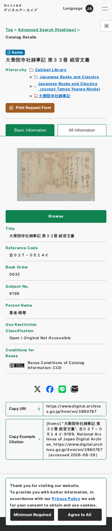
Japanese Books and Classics (69, 76)
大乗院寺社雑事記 (54, 95)
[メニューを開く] (105, 8)
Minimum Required (32, 514)
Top (9, 29)
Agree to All (79, 514)
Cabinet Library (51, 69)
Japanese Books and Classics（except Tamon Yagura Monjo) (69, 86)
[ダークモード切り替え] (106, 26)
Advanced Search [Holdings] (47, 29)
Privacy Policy (66, 498)
